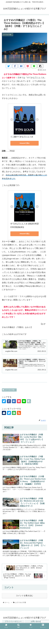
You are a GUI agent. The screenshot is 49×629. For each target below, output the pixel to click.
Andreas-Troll (34, 61)
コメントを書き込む (24, 596)
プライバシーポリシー (13, 621)
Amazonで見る (24, 143)
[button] (44, 451)
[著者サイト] (4, 413)
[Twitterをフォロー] (9, 413)
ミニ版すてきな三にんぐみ (21, 137)
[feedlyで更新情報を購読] (14, 413)
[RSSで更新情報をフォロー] (19, 413)
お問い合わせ (36, 621)
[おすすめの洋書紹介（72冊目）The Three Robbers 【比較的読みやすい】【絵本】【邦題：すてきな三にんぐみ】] (21, 66)
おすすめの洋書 (10, 390)
